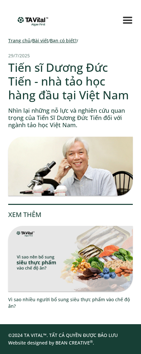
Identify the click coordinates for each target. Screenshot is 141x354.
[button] (127, 20)
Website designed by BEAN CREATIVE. (51, 343)
